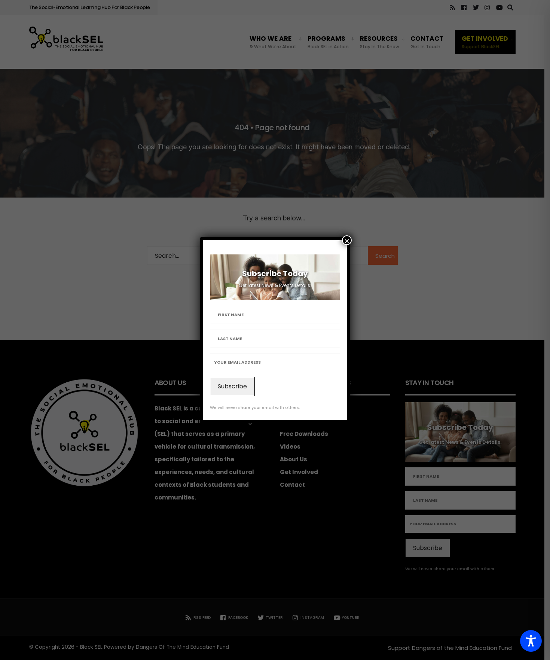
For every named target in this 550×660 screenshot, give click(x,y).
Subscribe (232, 386)
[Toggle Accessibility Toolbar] (531, 641)
